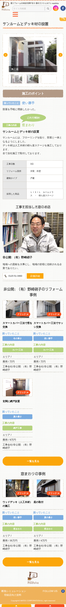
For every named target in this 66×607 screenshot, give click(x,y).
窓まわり (17, 529)
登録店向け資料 (12, 594)
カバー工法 (17, 350)
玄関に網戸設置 (11, 401)
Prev (6, 55)
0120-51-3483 (15, 276)
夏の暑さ (17, 416)
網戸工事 (17, 428)
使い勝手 (48, 338)
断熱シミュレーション (13, 591)
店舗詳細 (35, 276)
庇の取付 (38, 502)
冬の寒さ (17, 338)
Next (60, 55)
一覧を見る (33, 461)
